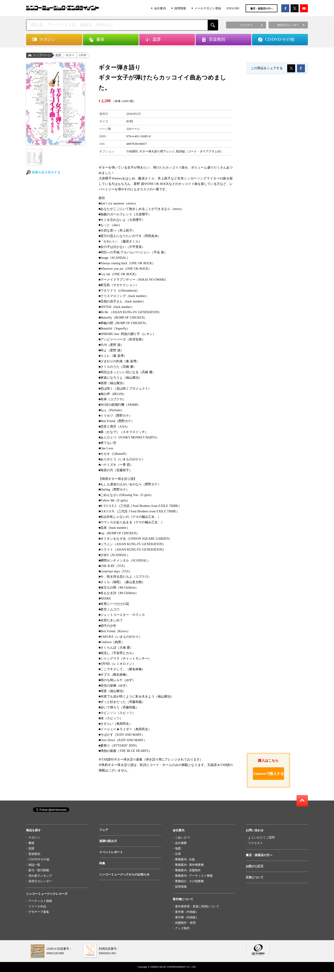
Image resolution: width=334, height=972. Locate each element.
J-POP (82, 55)
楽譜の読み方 (108, 841)
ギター (70, 55)
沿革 (178, 854)
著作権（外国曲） (187, 912)
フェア (103, 829)
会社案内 (160, 8)
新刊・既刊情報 (38, 870)
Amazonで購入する (268, 774)
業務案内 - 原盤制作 (188, 870)
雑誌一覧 (34, 864)
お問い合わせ (255, 830)
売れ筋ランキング (40, 875)
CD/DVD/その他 (38, 859)
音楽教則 (34, 854)
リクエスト (255, 843)
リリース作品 (37, 906)
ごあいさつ (182, 837)
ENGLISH (233, 8)
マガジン (34, 837)
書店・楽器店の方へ (261, 8)
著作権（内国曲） (187, 917)
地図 (178, 848)
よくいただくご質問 (261, 837)
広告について (255, 877)
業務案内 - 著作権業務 (189, 864)
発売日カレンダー (40, 881)
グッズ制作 (182, 928)
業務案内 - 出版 (185, 859)
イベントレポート (111, 852)
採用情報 (180, 8)
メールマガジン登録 (207, 8)
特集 (102, 863)
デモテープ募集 (38, 912)
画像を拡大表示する (46, 172)
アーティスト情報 (40, 901)
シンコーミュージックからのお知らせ (124, 874)
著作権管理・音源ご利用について (197, 906)
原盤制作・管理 (185, 922)
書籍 (31, 843)
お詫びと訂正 (255, 866)
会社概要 (181, 843)
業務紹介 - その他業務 (189, 881)
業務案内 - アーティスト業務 (194, 875)
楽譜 (58, 55)
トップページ (42, 55)
